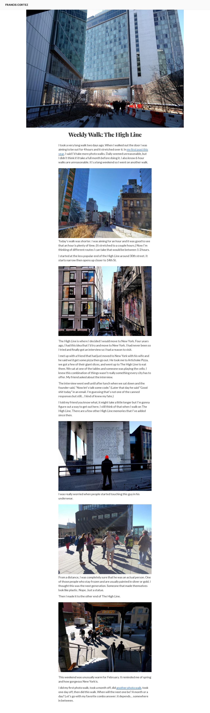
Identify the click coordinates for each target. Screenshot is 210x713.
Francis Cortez (16, 4)
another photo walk (128, 687)
